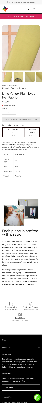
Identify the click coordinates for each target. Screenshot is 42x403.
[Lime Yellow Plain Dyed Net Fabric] (7, 77)
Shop (4, 340)
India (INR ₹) (8, 397)
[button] (27, 9)
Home (4, 86)
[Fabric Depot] (5, 9)
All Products (13, 86)
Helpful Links (6, 347)
